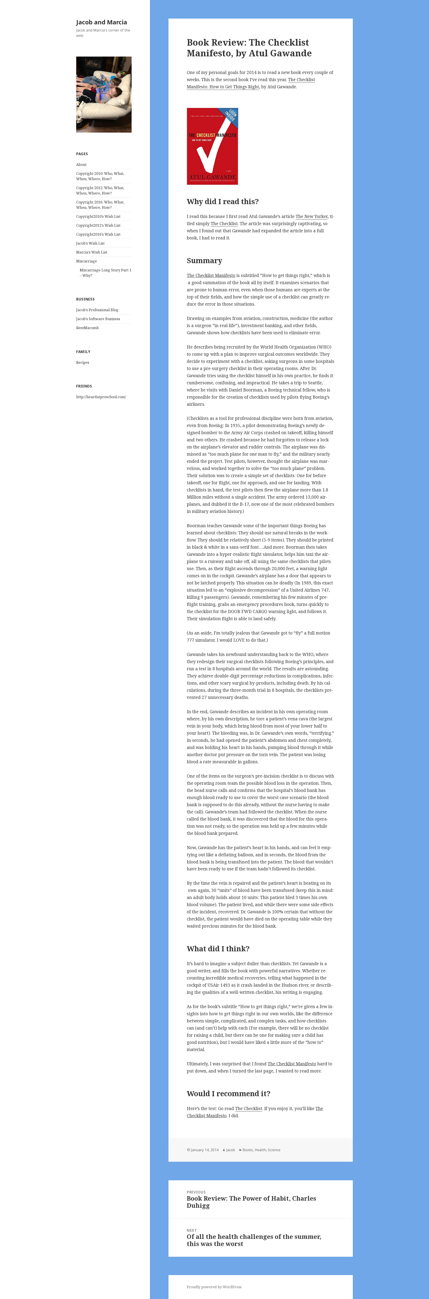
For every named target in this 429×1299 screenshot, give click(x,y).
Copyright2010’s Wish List (98, 216)
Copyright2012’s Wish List (98, 225)
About (81, 164)
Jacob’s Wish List (90, 243)
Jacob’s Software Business (98, 318)
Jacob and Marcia (101, 22)
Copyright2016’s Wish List (98, 234)
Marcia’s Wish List (91, 252)
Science (274, 1149)
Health (260, 1149)
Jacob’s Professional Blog (97, 309)
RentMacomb (87, 327)
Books (248, 1149)
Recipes (82, 362)
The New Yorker (312, 216)
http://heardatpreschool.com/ (101, 396)
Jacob (230, 1149)
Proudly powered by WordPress (214, 1286)
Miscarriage (86, 261)
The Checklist (224, 223)
